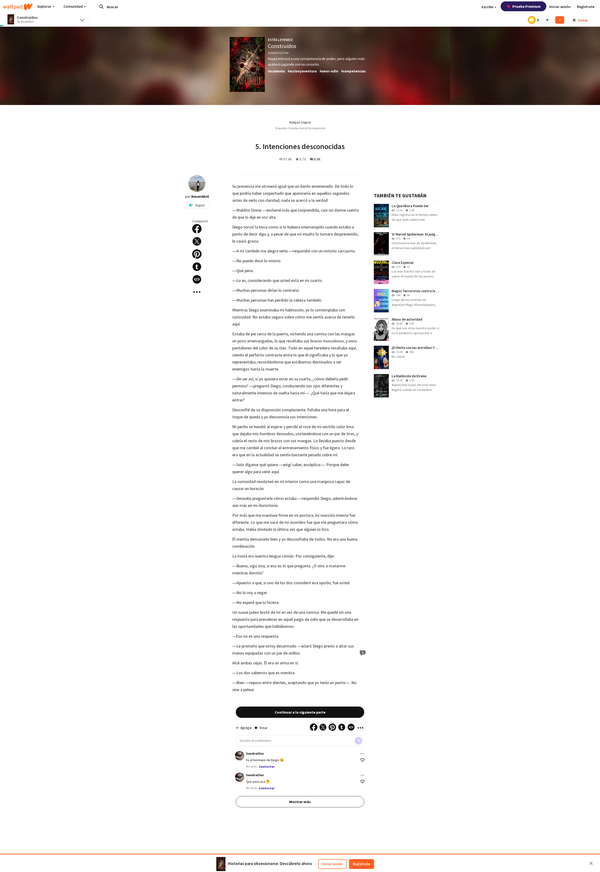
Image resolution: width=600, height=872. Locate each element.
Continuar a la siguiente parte (300, 712)
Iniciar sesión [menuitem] (560, 6)
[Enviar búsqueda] (101, 6)
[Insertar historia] (197, 279)
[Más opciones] (362, 753)
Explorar (45, 6)
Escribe (488, 6)
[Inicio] (18, 6)
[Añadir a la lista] (559, 20)
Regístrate (361, 864)
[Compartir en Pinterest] (197, 254)
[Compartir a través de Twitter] (197, 241)
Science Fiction (278, 53)
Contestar (267, 766)
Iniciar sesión (332, 864)
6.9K (317, 159)
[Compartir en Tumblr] (197, 266)
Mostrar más (300, 801)
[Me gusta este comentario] (362, 760)
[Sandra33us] (239, 755)
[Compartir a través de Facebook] (197, 228)
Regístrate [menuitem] (585, 6)
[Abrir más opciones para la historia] (197, 292)
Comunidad (73, 6)
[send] (358, 741)
